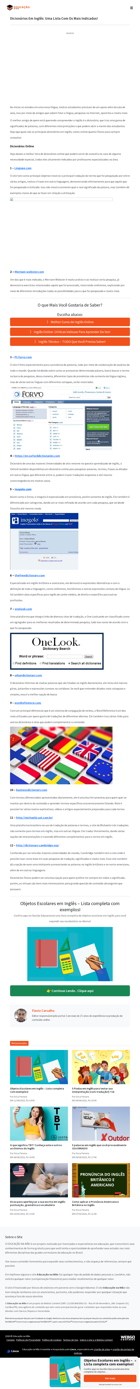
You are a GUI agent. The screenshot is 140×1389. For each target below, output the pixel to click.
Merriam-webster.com (29, 272)
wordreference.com (28, 703)
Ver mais (110, 1378)
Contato (10, 1339)
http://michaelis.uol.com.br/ (34, 818)
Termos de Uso (70, 1339)
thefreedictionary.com (30, 575)
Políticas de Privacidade (28, 1339)
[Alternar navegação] (131, 7)
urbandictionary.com (29, 675)
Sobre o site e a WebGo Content (96, 1339)
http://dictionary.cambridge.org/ (37, 845)
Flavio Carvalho (43, 1010)
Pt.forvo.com (23, 357)
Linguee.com (23, 168)
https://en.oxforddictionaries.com (37, 456)
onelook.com (23, 609)
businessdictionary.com (31, 790)
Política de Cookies (52, 1339)
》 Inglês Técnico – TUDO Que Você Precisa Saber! (70, 341)
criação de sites (102, 1349)
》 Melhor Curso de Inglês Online (70, 322)
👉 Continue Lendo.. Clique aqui (70, 991)
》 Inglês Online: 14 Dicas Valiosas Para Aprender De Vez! (70, 332)
